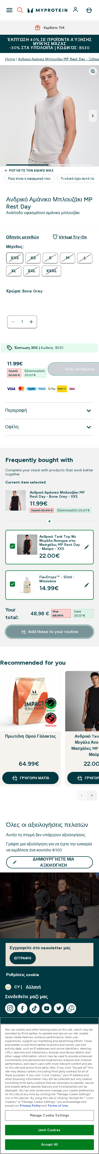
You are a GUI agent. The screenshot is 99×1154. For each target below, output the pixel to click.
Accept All (49, 1144)
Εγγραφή (22, 958)
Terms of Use (57, 1105)
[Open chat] (71, 1008)
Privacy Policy (30, 1105)
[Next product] (92, 795)
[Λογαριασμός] (75, 10)
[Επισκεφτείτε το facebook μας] (22, 1008)
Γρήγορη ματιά (34, 778)
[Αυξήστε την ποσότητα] (31, 322)
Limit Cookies (49, 1130)
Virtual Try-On (73, 237)
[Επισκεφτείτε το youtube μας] (47, 1008)
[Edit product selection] (86, 547)
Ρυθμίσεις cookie (22, 975)
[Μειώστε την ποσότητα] (13, 322)
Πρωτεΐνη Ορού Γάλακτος (30, 736)
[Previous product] (82, 795)
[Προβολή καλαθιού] (89, 10)
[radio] (14, 258)
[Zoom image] (93, 71)
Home (10, 59)
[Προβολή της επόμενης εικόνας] (93, 116)
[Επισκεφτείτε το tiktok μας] (34, 1008)
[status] (22, 322)
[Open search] (20, 10)
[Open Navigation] (9, 10)
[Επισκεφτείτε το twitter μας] (59, 1008)
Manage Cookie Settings (49, 1115)
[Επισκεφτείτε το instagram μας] (10, 1008)
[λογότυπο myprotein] (47, 10)
